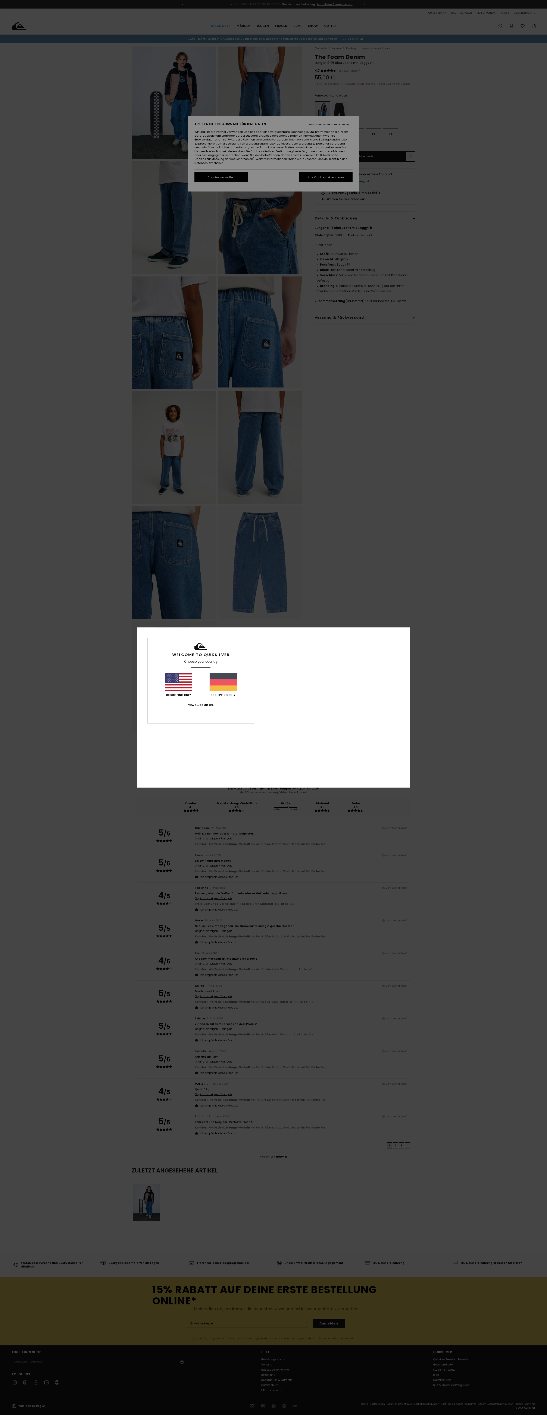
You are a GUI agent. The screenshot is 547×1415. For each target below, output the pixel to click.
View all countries (200, 705)
